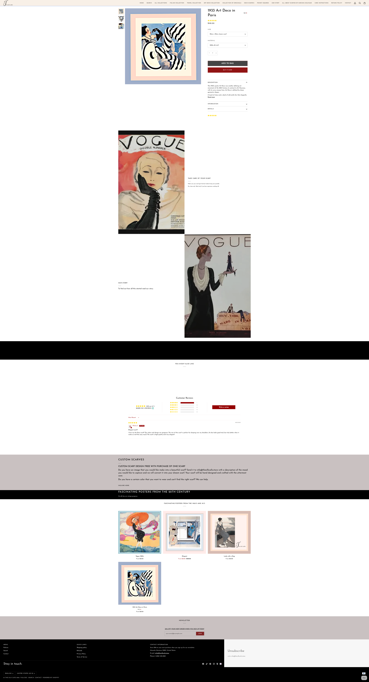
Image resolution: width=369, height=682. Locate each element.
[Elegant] (184, 532)
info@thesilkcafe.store (162, 653)
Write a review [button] (224, 407)
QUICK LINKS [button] (81, 644)
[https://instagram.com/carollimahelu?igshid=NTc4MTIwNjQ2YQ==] (220, 664)
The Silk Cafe (10, 677)
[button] (141, 3)
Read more (211, 97)
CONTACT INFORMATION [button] (159, 644)
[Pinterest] (210, 664)
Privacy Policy (81, 654)
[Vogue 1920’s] (139, 532)
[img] (132, 423)
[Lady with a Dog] (229, 532)
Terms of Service (82, 657)
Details (211, 108)
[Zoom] (128, 80)
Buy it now (227, 70)
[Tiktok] (206, 664)
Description (213, 82)
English (8, 673)
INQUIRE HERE (123, 485)
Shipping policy (82, 647)
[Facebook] (203, 664)
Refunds (79, 650)
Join (200, 633)
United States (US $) (25, 673)
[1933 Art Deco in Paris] (139, 583)
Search (5, 650)
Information (213, 103)
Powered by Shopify (51, 677)
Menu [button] (5, 644)
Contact (5, 654)
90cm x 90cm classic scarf (218, 34)
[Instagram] (214, 664)
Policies (5, 647)
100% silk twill (214, 45)
